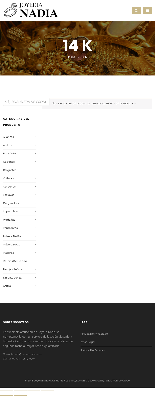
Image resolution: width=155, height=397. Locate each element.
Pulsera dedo (11, 244)
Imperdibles (11, 211)
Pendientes (10, 227)
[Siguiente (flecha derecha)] (20, 395)
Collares (8, 178)
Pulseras (8, 252)
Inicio (71, 57)
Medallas (9, 219)
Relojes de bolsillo (15, 261)
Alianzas (8, 136)
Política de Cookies (93, 350)
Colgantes (9, 170)
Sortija (7, 285)
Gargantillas (11, 203)
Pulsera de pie (12, 236)
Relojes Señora (13, 269)
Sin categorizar (13, 277)
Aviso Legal (88, 342)
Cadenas (9, 161)
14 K (84, 57)
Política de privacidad (94, 333)
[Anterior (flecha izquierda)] (6, 395)
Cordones (9, 186)
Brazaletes (10, 153)
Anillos (7, 145)
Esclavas (8, 194)
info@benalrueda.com (28, 354)
